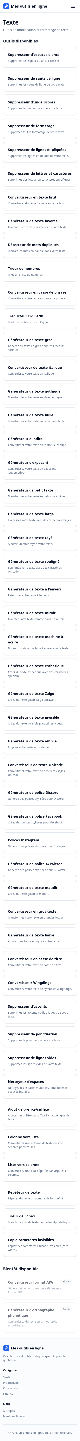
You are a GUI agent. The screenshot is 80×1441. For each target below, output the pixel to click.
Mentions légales (14, 1416)
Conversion (10, 1388)
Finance (8, 1393)
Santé (6, 1377)
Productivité (11, 1383)
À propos (9, 1411)
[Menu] (73, 6)
